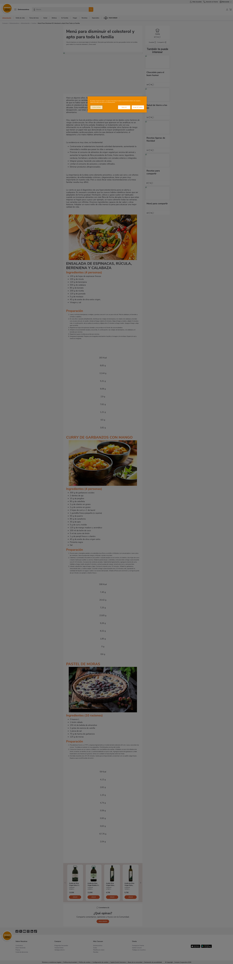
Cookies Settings (96, 107)
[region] (117, 104)
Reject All (124, 107)
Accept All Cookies (138, 107)
